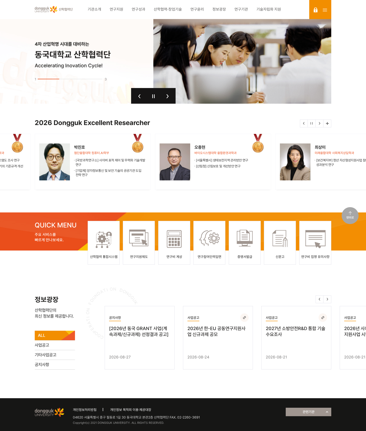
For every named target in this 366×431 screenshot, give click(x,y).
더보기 (327, 123)
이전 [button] (139, 96)
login (315, 9)
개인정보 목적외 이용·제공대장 (130, 410)
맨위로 (350, 217)
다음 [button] (167, 96)
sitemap (325, 9)
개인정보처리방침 (85, 410)
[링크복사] (244, 317)
